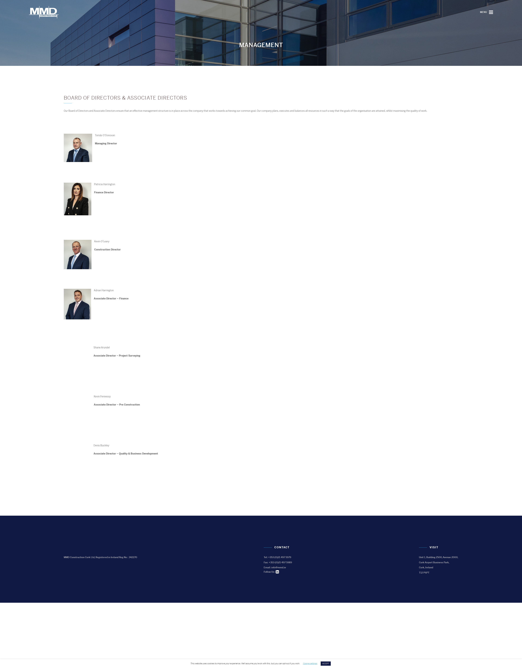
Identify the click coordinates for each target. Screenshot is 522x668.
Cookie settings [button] (310, 663)
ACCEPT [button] (325, 663)
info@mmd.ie (278, 567)
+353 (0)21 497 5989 (280, 562)
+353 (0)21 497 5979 (279, 557)
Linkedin (277, 571)
